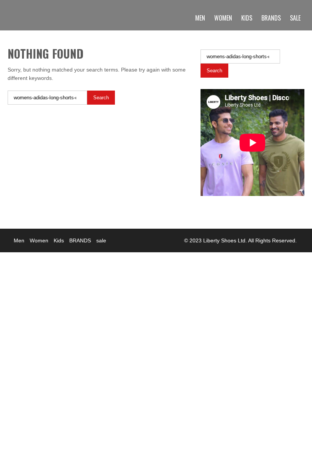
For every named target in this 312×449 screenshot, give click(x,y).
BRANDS (271, 17)
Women (223, 17)
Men (200, 17)
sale (295, 17)
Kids (246, 17)
